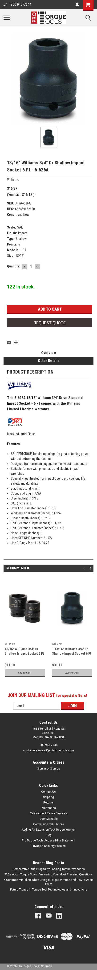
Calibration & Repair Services (48, 813)
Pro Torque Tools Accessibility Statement (48, 840)
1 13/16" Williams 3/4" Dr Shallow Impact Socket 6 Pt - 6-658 (71, 653)
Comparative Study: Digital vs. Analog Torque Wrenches (48, 869)
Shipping (48, 797)
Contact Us (48, 791)
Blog (49, 835)
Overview (48, 352)
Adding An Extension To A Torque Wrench (49, 829)
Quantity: (13, 266)
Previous (84, 568)
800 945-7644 (21, 4)
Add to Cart (25, 672)
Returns (48, 802)
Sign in (41, 768)
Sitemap (46, 966)
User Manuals (49, 818)
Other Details (48, 360)
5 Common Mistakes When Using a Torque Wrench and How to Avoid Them (48, 882)
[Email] (9, 342)
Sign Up (55, 768)
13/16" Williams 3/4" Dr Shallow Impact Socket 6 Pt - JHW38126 (24, 653)
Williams (10, 644)
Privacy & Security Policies (49, 846)
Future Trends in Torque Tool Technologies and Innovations (48, 889)
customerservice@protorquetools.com (48, 750)
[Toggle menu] (7, 17)
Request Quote (50, 322)
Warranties (48, 808)
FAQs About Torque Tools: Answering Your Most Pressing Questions (48, 874)
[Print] (16, 342)
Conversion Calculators (48, 824)
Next (91, 568)
